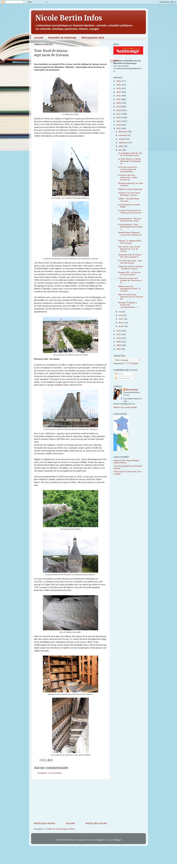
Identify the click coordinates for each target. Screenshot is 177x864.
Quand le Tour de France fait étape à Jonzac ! (129, 194)
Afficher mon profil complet (125, 407)
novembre (123, 135)
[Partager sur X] (46, 760)
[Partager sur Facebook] (48, 760)
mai (120, 312)
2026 (118, 81)
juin (120, 150)
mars (121, 319)
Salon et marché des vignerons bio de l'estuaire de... (130, 297)
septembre (124, 143)
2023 (118, 92)
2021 (118, 99)
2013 (118, 128)
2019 (118, 107)
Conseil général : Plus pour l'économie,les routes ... (130, 220)
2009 (118, 342)
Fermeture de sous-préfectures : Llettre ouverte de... (127, 177)
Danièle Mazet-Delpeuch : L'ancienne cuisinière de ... (129, 235)
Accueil (38, 37)
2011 (118, 334)
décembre (123, 132)
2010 (118, 338)
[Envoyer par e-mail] (41, 760)
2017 (118, 114)
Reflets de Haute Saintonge (130, 189)
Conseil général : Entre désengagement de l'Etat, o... (130, 227)
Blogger (118, 840)
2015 (118, 121)
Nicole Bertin (132, 390)
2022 (118, 96)
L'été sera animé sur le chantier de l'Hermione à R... (130, 280)
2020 (118, 103)
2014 (118, 125)
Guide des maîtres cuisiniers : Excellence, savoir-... (130, 267)
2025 (118, 85)
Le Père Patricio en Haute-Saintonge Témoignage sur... (129, 161)
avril (121, 315)
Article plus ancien (96, 823)
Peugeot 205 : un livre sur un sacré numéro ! (129, 273)
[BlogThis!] (43, 760)
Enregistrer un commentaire (49, 773)
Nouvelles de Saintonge (62, 37)
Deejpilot (100, 840)
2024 (118, 88)
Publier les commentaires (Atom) (60, 829)
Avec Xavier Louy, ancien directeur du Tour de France (129, 249)
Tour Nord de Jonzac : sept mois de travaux (130, 262)
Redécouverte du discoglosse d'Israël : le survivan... (129, 288)
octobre (122, 139)
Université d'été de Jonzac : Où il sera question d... (130, 256)
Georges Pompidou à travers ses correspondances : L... (129, 305)
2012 (118, 331)
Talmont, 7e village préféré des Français (129, 242)
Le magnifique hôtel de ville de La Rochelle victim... (130, 154)
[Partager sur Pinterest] (51, 760)
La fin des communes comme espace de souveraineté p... (127, 169)
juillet (121, 146)
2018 (118, 110)
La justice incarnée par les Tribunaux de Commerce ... (130, 212)
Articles (120, 374)
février (122, 323)
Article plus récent (44, 823)
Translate (134, 363)
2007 (118, 349)
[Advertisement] (70, 800)
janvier (122, 326)
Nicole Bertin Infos (68, 17)
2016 (118, 118)
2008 (118, 345)
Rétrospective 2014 (92, 37)
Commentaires (123, 378)
